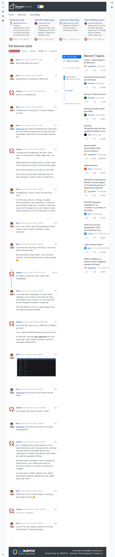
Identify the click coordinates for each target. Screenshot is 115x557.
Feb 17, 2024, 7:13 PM (34, 125)
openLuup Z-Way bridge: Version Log (75, 20)
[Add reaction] (42, 69)
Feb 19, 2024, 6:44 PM (37, 408)
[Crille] (85, 134)
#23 (55, 442)
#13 (55, 189)
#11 (56, 125)
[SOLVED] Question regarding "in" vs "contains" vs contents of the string (95, 206)
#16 (55, 272)
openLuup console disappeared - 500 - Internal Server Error (92, 227)
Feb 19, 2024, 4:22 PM (35, 291)
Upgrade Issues (90, 165)
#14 (55, 223)
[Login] (112, 2)
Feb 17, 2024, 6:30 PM (34, 107)
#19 (55, 354)
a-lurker (90, 233)
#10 (55, 107)
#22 (55, 423)
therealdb (91, 83)
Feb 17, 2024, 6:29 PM (37, 91)
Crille (89, 135)
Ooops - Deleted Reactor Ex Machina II (94, 61)
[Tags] (3, 11)
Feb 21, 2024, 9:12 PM (37, 442)
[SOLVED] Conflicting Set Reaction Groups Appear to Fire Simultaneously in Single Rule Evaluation (95, 184)
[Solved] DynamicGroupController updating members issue (95, 128)
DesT (18, 60)
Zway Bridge (17, 39)
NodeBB (86, 550)
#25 (55, 509)
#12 (55, 149)
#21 (55, 408)
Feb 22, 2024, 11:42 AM (37, 509)
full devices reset (17, 20)
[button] (3, 554)
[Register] (112, 7)
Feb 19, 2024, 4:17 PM (37, 272)
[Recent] (3, 7)
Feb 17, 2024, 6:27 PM (34, 60)
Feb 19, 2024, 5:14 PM (35, 389)
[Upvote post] (46, 69)
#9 (56, 91)
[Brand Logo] (23, 7)
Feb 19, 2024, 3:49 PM (35, 223)
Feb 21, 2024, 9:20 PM (35, 491)
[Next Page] (104, 30)
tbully (90, 169)
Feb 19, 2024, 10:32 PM (35, 423)
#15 (55, 244)
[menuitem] (112, 2)
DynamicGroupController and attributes (95, 78)
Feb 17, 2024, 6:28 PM (34, 75)
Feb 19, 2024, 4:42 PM (37, 322)
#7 (56, 60)
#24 (55, 491)
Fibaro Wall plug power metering (98, 20)
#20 (55, 389)
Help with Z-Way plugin (44, 20)
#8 (56, 75)
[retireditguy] (85, 66)
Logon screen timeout (93, 244)
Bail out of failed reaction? (95, 94)
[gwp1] (85, 191)
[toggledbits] (85, 154)
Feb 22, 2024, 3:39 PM (35, 523)
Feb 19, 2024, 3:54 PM (35, 244)
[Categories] (3, 2)
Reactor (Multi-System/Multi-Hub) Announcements (92, 148)
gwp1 (90, 214)
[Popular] (3, 16)
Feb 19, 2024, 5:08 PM (35, 354)
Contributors (97, 550)
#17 (55, 291)
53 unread (69, 90)
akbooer (19, 91)
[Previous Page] (10, 30)
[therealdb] (85, 83)
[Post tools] (55, 69)
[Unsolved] (3, 20)
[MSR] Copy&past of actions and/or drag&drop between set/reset (95, 261)
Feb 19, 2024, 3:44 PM (35, 189)
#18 (55, 322)
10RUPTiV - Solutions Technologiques (76, 553)
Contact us (98, 553)
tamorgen (91, 98)
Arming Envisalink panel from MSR (94, 110)
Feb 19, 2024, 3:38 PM (37, 149)
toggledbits (92, 66)
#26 (55, 523)
